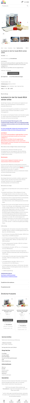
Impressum (4, 373)
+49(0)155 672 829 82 (6, 342)
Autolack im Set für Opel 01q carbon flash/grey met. (22, 311)
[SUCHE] (27, 5)
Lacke (5, 48)
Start (2, 48)
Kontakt (3, 368)
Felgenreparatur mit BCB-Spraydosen (9, 276)
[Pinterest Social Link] (8, 88)
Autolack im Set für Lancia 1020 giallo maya (8, 311)
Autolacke (10, 48)
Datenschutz (4, 371)
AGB (3, 359)
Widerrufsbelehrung (6, 361)
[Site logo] (3, 1)
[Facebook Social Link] (5, 88)
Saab (14, 48)
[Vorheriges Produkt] (25, 48)
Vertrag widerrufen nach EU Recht (9, 347)
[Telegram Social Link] (12, 88)
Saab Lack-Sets (20, 48)
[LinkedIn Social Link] (10, 88)
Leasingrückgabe (5, 355)
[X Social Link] (7, 88)
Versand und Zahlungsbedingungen (9, 358)
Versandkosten (13, 58)
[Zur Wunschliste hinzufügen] (12, 299)
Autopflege (4, 353)
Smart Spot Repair (5, 356)
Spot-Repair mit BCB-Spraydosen (8, 275)
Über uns (4, 367)
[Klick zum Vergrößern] (3, 33)
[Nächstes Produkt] (28, 48)
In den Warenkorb (13, 73)
